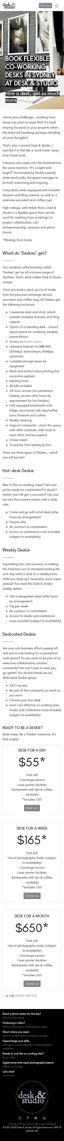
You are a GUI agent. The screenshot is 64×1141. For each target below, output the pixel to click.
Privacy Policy (25, 1123)
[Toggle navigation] (56, 5)
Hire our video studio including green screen (25, 1026)
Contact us (32, 895)
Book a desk (9, 1057)
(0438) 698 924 (26, 996)
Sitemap (12, 1123)
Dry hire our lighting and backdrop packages (25, 1035)
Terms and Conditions (45, 1123)
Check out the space (13, 1017)
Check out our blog (12, 1066)
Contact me (9, 1075)
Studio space (33, 342)
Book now (45, 5)
